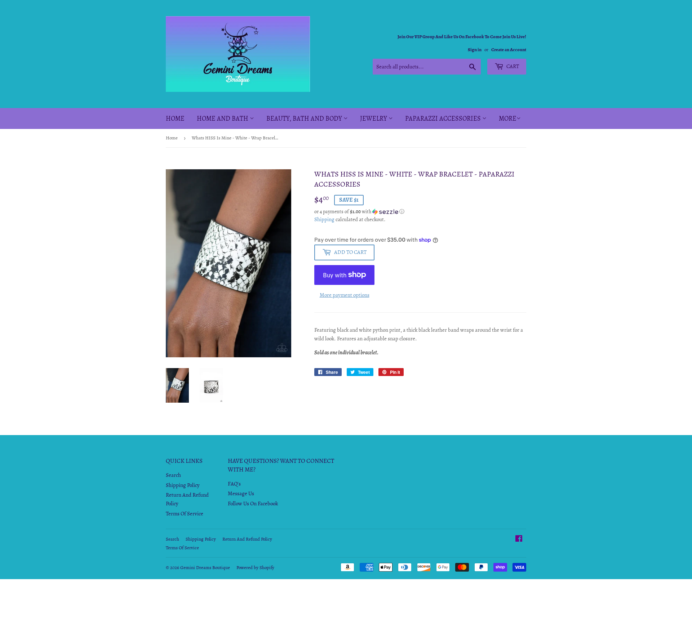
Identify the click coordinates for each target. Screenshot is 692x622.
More (507, 118)
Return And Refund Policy (247, 539)
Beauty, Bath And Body (304, 118)
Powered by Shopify (255, 567)
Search (173, 475)
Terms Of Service (184, 513)
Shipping (324, 219)
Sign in (475, 49)
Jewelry (374, 118)
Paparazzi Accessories (443, 118)
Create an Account (508, 49)
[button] (420, 211)
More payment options (344, 295)
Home (175, 118)
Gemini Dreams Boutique (205, 567)
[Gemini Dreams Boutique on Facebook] (519, 539)
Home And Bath (223, 118)
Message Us (241, 493)
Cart (512, 66)
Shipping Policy (183, 485)
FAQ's (234, 483)
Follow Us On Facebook (253, 503)
